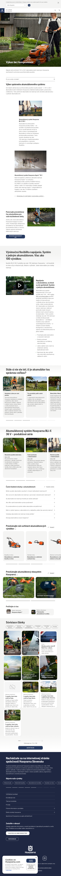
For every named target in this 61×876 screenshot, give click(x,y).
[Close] (36, 857)
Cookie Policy (9, 870)
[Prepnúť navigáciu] (59, 10)
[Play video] (20, 285)
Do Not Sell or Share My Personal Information (31, 866)
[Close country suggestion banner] (58, 3)
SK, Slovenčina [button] (9, 11)
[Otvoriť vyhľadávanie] (55, 10)
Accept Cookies (31, 861)
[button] (9, 420)
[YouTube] (44, 858)
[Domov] (2, 10)
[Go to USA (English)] (29, 5)
